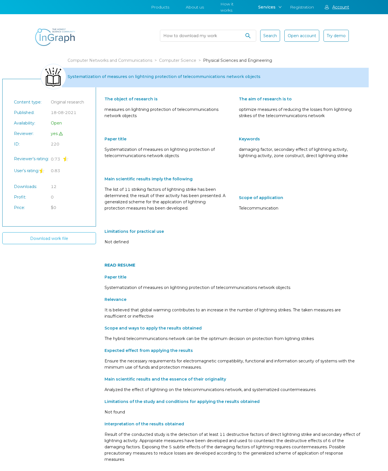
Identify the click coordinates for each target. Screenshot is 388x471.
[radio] (66, 158)
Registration (302, 7)
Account (340, 7)
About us (195, 7)
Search (270, 35)
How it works (226, 7)
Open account (302, 35)
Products (160, 7)
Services (267, 7)
